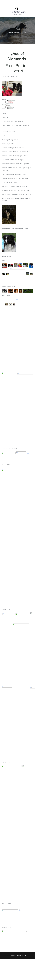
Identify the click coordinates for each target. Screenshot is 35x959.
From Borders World (17, 12)
